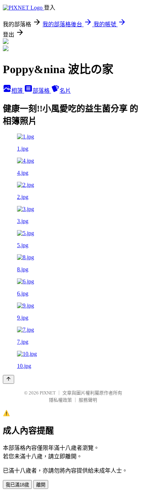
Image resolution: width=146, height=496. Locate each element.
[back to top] (8, 379)
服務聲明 (88, 400)
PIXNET (48, 393)
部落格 (42, 91)
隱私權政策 (60, 400)
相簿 (17, 91)
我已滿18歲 (17, 484)
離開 (40, 484)
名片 (65, 91)
